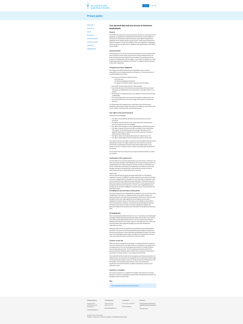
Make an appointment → (111, 308)
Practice (90, 28)
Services (90, 45)
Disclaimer (89, 316)
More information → (127, 306)
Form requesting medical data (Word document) (125, 285)
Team (89, 32)
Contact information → (92, 309)
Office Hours (92, 42)
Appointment (92, 39)
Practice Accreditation (106, 316)
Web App (90, 25)
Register (90, 35)
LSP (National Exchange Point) (119, 316)
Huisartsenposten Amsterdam (147, 303)
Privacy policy (96, 316)
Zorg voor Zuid (143, 308)
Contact (146, 5)
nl (152, 5)
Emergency (91, 49)
